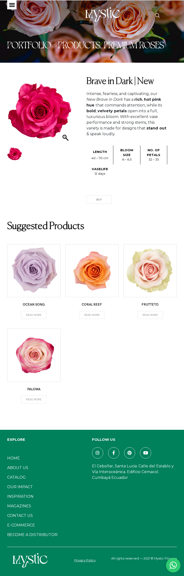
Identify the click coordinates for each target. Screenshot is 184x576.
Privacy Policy (85, 560)
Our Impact (20, 487)
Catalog (16, 477)
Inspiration (20, 496)
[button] (12, 4)
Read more (33, 315)
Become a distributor (32, 534)
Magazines (19, 506)
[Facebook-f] (113, 453)
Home (13, 458)
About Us (17, 467)
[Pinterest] (129, 453)
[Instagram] (97, 453)
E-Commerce (21, 525)
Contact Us (20, 515)
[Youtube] (145, 453)
